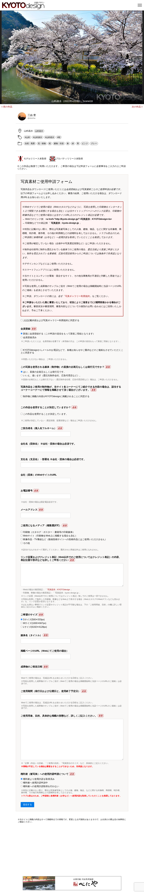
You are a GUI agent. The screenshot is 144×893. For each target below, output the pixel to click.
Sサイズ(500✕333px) (33, 619)
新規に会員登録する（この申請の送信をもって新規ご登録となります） (58, 333)
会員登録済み (29, 337)
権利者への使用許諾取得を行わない (40, 786)
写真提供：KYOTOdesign (58, 589)
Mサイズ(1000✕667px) (34, 623)
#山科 (27, 137)
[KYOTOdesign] (23, 8)
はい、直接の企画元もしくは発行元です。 (44, 372)
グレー (94, 143)
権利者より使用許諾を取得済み (38, 779)
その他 (26, 543)
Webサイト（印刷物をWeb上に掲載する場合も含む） (49, 536)
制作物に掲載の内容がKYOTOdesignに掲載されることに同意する (55, 396)
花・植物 (42, 143)
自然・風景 (30, 143)
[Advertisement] (72, 849)
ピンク (85, 143)
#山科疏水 (49, 137)
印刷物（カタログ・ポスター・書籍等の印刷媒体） (48, 532)
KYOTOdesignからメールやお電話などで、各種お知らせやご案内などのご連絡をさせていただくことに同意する (72, 351)
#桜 (58, 137)
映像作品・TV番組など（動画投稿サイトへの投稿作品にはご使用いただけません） (64, 539)
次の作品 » (137, 107)
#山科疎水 (37, 137)
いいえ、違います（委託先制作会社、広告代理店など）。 (52, 375)
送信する (27, 804)
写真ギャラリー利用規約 (77, 296)
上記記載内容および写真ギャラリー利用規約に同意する (50, 320)
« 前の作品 (6, 107)
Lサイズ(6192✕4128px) (34, 627)
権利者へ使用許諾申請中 (35, 782)
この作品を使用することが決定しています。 (45, 414)
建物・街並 (59, 143)
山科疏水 (39, 131)
